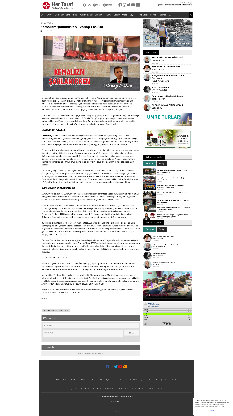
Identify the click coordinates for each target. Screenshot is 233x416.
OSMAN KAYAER (158, 99)
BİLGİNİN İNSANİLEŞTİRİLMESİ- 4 (167, 105)
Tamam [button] (212, 410)
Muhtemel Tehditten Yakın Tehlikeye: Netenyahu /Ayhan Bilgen (170, 186)
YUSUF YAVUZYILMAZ (160, 81)
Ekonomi (99, 14)
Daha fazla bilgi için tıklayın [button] (216, 406)
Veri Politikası (151, 389)
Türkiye (48, 14)
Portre (153, 14)
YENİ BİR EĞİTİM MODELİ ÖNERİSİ (167, 57)
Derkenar (59, 14)
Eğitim (108, 380)
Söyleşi (133, 14)
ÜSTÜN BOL (157, 108)
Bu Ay (161, 163)
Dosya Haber (143, 380)
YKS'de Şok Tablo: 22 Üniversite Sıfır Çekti (171, 193)
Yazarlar (162, 14)
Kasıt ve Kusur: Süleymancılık (166, 66)
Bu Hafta (150, 163)
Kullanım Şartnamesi (126, 389)
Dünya (108, 14)
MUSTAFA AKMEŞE (159, 90)
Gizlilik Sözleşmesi (111, 389)
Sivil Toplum (71, 14)
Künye (77, 389)
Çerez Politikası (86, 389)
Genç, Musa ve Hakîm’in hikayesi (167, 96)
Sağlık (161, 380)
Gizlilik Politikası (140, 389)
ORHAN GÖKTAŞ (158, 60)
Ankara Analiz (153, 380)
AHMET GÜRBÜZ (159, 69)
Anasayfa (70, 389)
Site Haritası (162, 389)
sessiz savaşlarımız (161, 87)
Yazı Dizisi (143, 14)
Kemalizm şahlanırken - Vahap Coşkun (56, 310)
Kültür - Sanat (86, 14)
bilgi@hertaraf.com (116, 401)
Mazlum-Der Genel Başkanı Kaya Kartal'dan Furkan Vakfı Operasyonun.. (172, 216)
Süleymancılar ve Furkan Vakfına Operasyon (168, 245)
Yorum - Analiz (120, 14)
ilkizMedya (116, 412)
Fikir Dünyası (151, 52)
